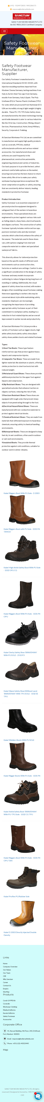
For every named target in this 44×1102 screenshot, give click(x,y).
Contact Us (7, 986)
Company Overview (10, 967)
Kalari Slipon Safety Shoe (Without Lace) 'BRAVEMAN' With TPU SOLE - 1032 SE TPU (21, 694)
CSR (4, 976)
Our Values (7, 970)
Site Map (6, 992)
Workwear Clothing (10, 1007)
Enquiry (5, 989)
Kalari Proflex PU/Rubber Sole (16, 896)
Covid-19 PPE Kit (9, 1001)
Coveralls (6, 1004)
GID (22, 1095)
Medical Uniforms (9, 1010)
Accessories (7, 1019)
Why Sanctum (8, 979)
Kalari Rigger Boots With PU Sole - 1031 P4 (22, 776)
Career (5, 982)
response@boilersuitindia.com (23, 9)
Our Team (6, 973)
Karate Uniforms (9, 1013)
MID (30, 1092)
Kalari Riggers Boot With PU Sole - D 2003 (21, 493)
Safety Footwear (9, 1016)
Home (5, 963)
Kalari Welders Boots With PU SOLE (19, 740)
